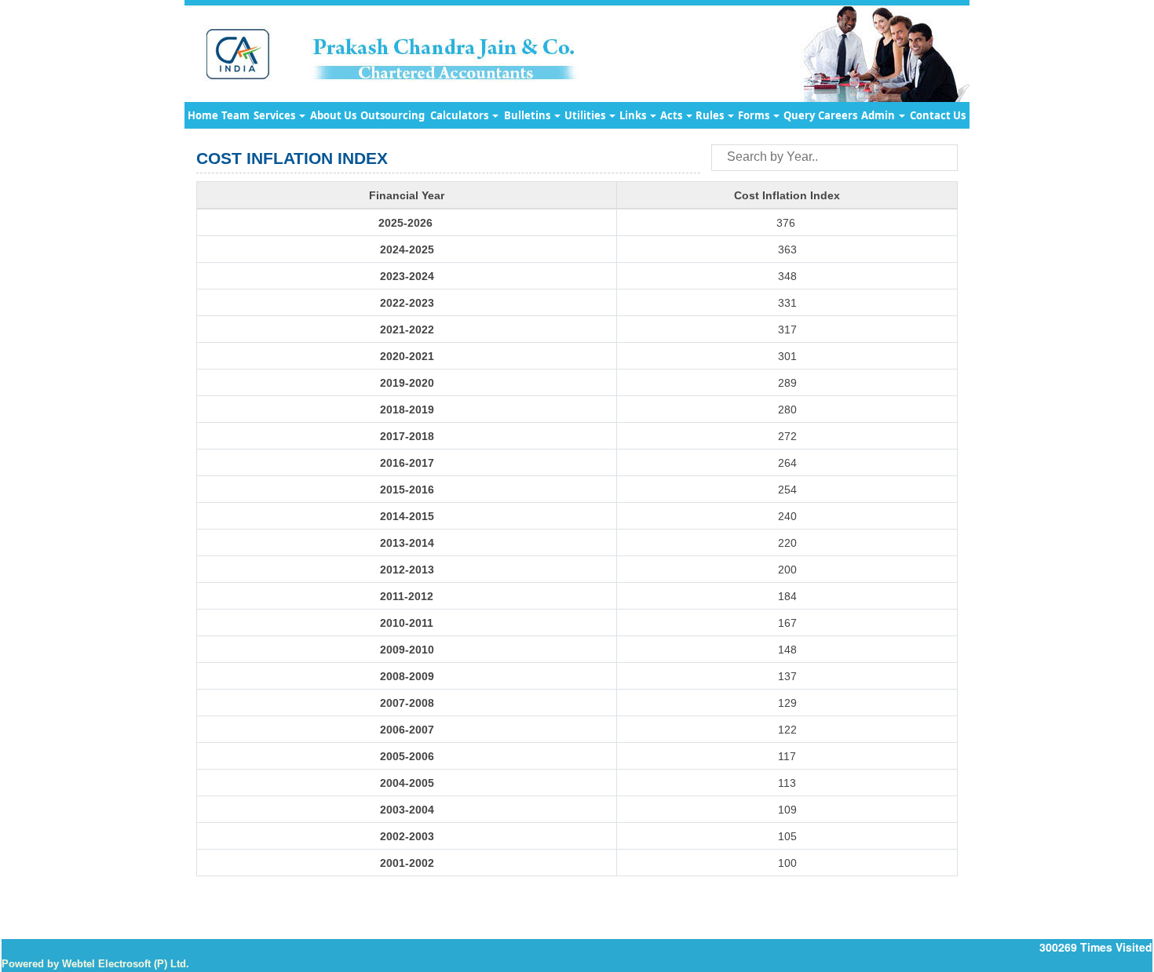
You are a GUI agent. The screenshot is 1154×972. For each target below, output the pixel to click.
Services (276, 115)
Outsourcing (392, 115)
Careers (837, 115)
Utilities (586, 115)
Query (799, 115)
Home (203, 115)
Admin (879, 115)
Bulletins (528, 115)
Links (633, 115)
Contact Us (938, 115)
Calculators (460, 115)
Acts (672, 115)
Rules (711, 115)
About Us (333, 115)
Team (235, 115)
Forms (755, 115)
